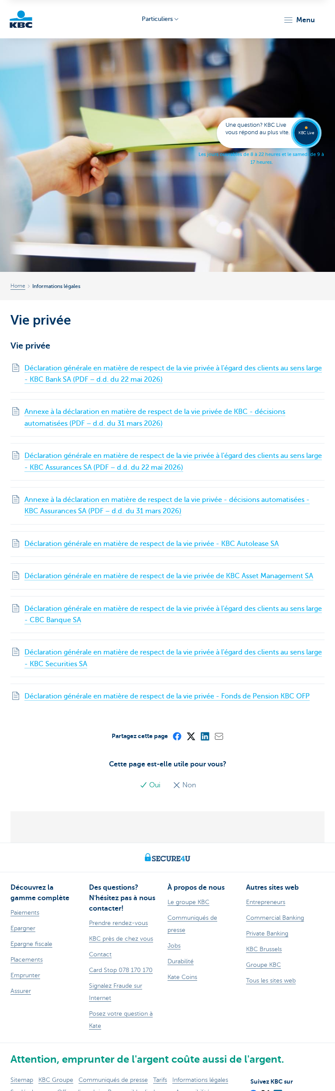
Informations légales (200, 1080)
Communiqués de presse (113, 1080)
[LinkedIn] (204, 736)
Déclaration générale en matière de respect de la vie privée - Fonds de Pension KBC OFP (167, 696)
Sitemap (21, 1080)
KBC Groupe (55, 1080)
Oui (154, 785)
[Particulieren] (21, 19)
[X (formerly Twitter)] (190, 736)
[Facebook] (176, 736)
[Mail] (218, 736)
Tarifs (160, 1080)
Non (188, 785)
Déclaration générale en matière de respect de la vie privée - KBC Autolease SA (151, 544)
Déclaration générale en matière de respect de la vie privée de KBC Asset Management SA (168, 576)
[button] (299, 20)
